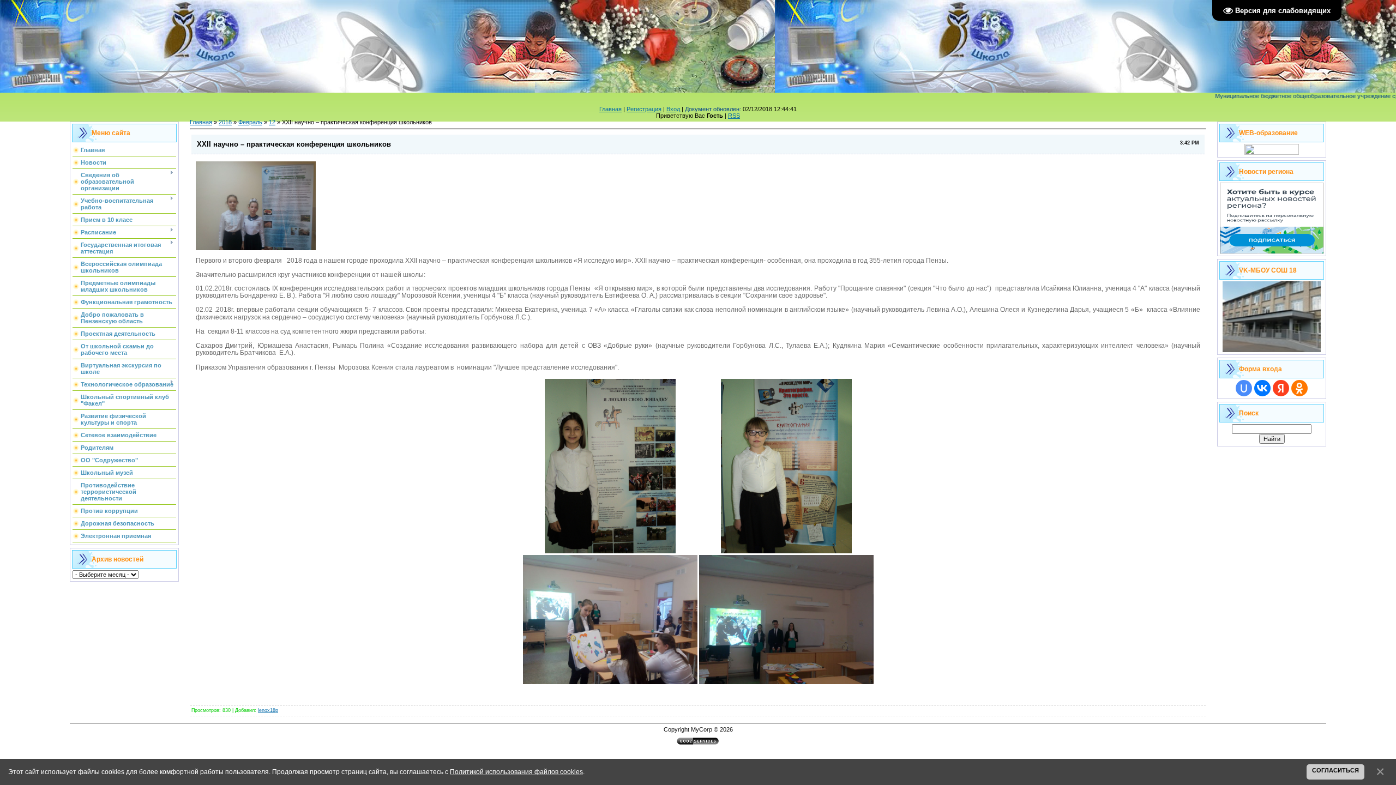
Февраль (250, 122)
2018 (225, 122)
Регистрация (644, 109)
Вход (673, 109)
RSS (734, 115)
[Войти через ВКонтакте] (1262, 388)
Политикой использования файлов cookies (516, 771)
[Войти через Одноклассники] (1299, 388)
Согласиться (1335, 770)
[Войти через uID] (1244, 388)
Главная (610, 109)
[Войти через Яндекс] (1281, 388)
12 (272, 122)
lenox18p (268, 710)
